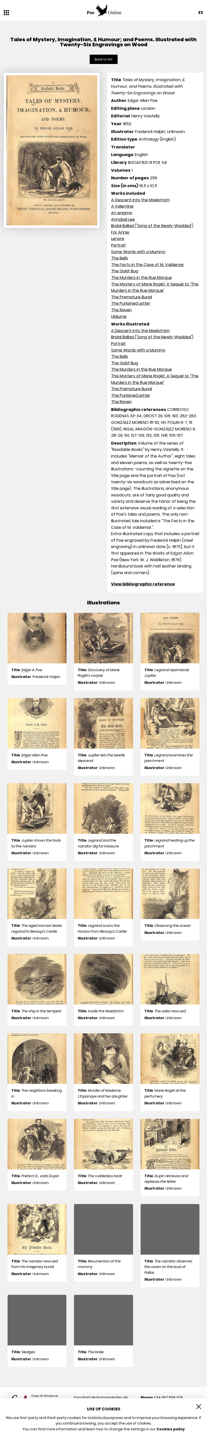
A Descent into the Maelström (140, 200)
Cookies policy (171, 1429)
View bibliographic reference (143, 584)
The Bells (119, 258)
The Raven (121, 310)
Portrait (118, 245)
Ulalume (118, 316)
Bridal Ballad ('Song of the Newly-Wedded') (152, 226)
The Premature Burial (131, 297)
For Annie (120, 232)
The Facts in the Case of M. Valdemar (147, 265)
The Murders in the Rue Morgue (141, 277)
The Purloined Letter (130, 303)
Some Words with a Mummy (138, 252)
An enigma (121, 213)
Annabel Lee (123, 219)
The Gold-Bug (124, 271)
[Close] (198, 1406)
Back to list (104, 59)
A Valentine (122, 206)
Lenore (117, 239)
